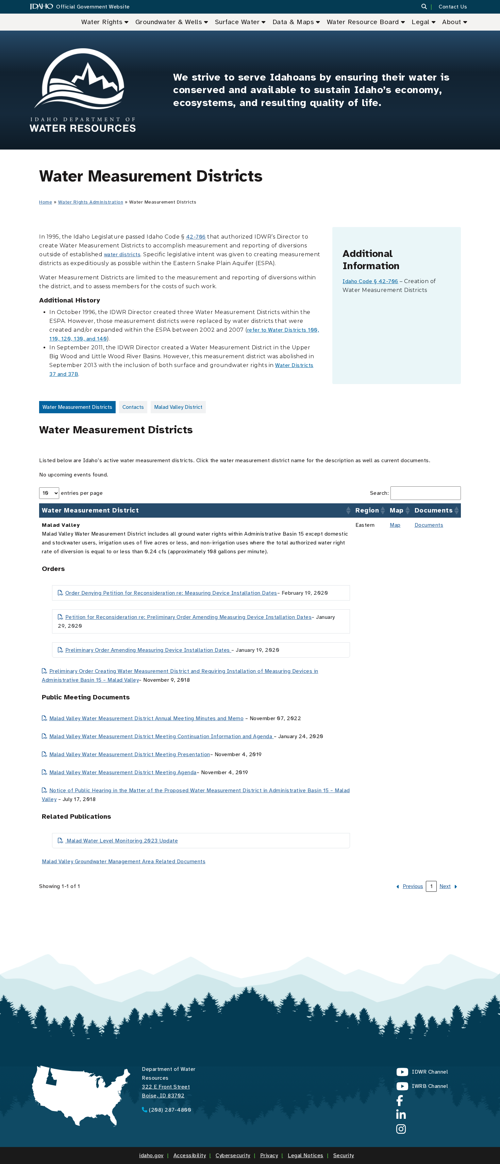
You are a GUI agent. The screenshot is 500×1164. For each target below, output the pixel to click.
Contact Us (453, 6)
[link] (409, 886)
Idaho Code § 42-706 (370, 281)
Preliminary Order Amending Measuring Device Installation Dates (148, 650)
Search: (379, 493)
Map (395, 525)
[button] (428, 6)
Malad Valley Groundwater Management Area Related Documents (123, 861)
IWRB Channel (422, 1088)
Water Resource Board (363, 22)
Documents (429, 525)
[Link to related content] (83, 90)
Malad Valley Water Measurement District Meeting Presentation (129, 754)
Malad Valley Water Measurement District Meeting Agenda (123, 772)
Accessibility (189, 1155)
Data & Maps (293, 22)
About (451, 22)
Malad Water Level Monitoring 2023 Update (121, 840)
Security (343, 1155)
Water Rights (101, 22)
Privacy (269, 1155)
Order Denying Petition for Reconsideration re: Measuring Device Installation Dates (171, 593)
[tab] (77, 407)
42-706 (196, 236)
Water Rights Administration (90, 202)
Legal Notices (305, 1155)
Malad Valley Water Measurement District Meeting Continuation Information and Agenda (161, 736)
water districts (122, 254)
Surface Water (237, 22)
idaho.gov (151, 1155)
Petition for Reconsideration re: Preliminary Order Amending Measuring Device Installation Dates (188, 617)
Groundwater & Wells (168, 22)
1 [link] (431, 886)
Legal (421, 22)
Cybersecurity (233, 1155)
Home (45, 202)
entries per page (82, 493)
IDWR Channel (422, 1074)
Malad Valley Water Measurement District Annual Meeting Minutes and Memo (146, 718)
